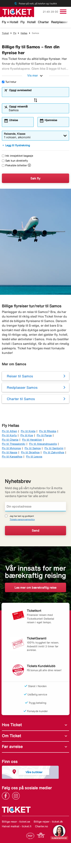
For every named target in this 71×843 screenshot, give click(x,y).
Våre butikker (34, 772)
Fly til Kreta (28, 431)
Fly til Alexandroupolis (43, 444)
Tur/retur (10, 82)
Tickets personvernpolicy (22, 519)
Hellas (24, 33)
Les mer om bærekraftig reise (35, 587)
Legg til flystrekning (16, 145)
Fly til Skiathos (30, 452)
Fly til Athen (9, 431)
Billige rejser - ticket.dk (48, 821)
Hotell (31, 21)
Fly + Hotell (10, 21)
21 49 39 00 (51, 11)
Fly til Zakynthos (53, 452)
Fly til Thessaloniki (13, 444)
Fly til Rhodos (47, 431)
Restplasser (59, 21)
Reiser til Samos (20, 376)
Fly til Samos (33, 448)
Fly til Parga (44, 435)
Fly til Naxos (9, 452)
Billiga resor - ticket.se (16, 821)
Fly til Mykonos (11, 448)
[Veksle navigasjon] (63, 12)
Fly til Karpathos (12, 456)
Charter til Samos (21, 398)
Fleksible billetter (16, 165)
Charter (43, 21)
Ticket (5, 33)
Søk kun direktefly (16, 160)
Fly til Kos (26, 435)
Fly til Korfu (9, 435)
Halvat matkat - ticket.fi (16, 826)
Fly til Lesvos (34, 456)
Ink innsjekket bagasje (19, 155)
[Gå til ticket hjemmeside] (17, 11)
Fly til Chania (10, 439)
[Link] (6, 795)
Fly (22, 21)
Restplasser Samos (22, 387)
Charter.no (41, 826)
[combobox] (38, 93)
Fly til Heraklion (32, 439)
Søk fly (35, 178)
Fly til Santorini (53, 448)
